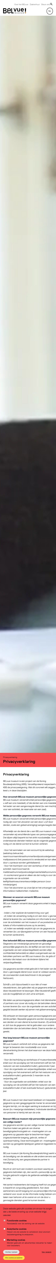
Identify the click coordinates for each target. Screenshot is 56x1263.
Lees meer (7, 1215)
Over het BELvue (21, 4)
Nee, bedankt (46, 1252)
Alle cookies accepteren (14, 1258)
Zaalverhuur (35, 4)
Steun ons (45, 4)
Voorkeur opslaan (11, 1252)
